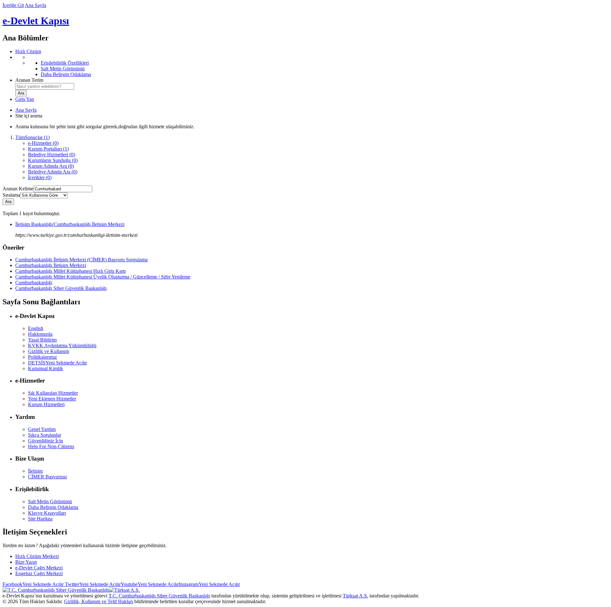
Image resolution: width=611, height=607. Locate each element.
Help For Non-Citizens (51, 446)
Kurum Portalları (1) (48, 149)
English (35, 328)
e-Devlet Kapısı (36, 20)
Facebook (33, 584)
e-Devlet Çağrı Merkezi (39, 567)
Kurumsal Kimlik (45, 368)
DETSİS (57, 362)
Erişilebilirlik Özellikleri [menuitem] (65, 63)
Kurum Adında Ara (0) (51, 166)
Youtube (150, 584)
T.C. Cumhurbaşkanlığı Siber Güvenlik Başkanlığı (159, 595)
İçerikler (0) (40, 177)
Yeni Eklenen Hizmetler (52, 398)
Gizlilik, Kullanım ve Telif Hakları (98, 601)
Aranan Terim (29, 80)
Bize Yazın (26, 562)
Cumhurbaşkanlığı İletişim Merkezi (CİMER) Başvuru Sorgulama (81, 259)
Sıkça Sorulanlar (44, 435)
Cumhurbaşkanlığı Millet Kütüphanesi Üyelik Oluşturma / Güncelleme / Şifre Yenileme (102, 276)
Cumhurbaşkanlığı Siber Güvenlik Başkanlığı (61, 288)
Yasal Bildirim (42, 339)
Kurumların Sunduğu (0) (53, 160)
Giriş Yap (24, 99)
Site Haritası (40, 518)
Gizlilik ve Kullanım (48, 351)
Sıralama (11, 195)
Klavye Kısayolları (47, 513)
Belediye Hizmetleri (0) (51, 154)
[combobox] (44, 86)
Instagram (209, 584)
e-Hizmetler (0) (43, 143)
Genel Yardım (42, 429)
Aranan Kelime (18, 188)
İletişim (35, 471)
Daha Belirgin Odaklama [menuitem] (66, 74)
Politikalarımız (42, 357)
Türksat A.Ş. (355, 595)
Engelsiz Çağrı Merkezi (39, 573)
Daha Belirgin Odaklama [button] (53, 507)
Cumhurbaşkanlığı (33, 282)
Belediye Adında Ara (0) (52, 171)
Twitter (92, 584)
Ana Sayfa (35, 5)
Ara (8, 201)
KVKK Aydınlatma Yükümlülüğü (62, 345)
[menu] (311, 65)
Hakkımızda (40, 334)
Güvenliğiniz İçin (45, 440)
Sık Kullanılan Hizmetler (53, 393)
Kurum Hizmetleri (46, 404)
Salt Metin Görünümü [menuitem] (63, 68)
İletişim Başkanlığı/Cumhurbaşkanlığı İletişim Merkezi (69, 224)
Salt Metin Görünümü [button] (50, 501)
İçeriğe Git (13, 5)
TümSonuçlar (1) (32, 137)
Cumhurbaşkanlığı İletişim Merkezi (50, 265)
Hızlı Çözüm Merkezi (37, 556)
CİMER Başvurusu (47, 476)
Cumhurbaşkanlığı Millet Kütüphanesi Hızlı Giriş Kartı (70, 271)
